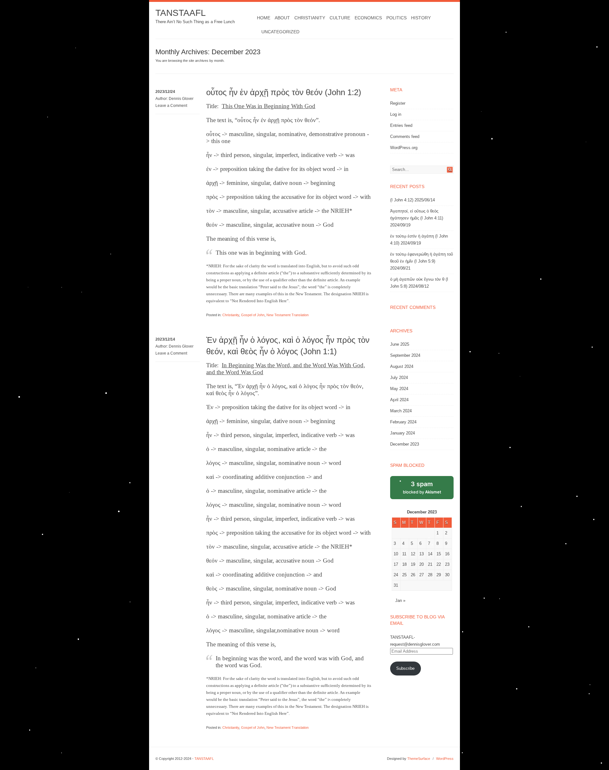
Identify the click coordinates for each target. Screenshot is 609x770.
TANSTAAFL (180, 13)
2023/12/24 (165, 91)
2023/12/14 (165, 339)
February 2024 (403, 422)
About (282, 17)
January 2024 (402, 433)
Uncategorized (280, 31)
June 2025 (399, 344)
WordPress (445, 758)
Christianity (309, 17)
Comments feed (404, 136)
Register (397, 103)
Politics (396, 17)
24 (396, 574)
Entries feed (401, 125)
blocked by (422, 487)
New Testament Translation (287, 315)
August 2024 (401, 366)
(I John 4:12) (401, 200)
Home (263, 17)
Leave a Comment (171, 105)
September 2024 (405, 355)
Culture (340, 17)
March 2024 (401, 410)
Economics (368, 17)
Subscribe (405, 668)
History (421, 17)
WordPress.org (403, 147)
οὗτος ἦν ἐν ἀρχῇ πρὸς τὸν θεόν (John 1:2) (283, 92)
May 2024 (399, 388)
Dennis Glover (181, 98)
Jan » (400, 600)
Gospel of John (253, 315)
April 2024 (399, 399)
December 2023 (404, 444)
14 (430, 553)
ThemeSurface (418, 758)
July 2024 (399, 377)
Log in (395, 114)
